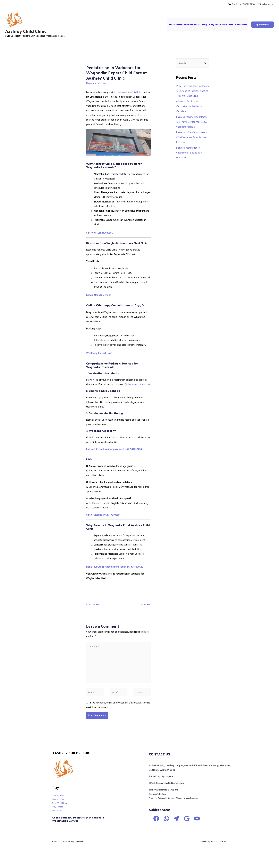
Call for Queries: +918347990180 (103, 514)
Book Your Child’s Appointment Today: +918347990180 (114, 566)
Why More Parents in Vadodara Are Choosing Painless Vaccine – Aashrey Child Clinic (192, 91)
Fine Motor (56, 810)
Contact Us (241, 24)
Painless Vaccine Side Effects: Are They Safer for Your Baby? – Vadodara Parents (192, 122)
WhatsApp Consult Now (99, 353)
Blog (204, 24)
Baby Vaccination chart (221, 24)
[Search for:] (192, 63)
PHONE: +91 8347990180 (161, 776)
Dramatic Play (58, 799)
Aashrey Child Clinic (25, 31)
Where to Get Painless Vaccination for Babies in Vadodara (189, 106)
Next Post (148, 604)
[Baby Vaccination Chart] (138, 384)
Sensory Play (58, 795)
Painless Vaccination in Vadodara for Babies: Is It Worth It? (189, 152)
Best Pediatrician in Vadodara (184, 24)
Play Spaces (57, 806)
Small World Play (59, 803)
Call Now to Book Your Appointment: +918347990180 (114, 449)
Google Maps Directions (98, 295)
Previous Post (91, 604)
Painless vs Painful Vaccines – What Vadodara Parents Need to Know (191, 137)
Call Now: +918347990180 (99, 232)
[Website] (142, 692)
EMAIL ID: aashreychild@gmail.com (166, 783)
